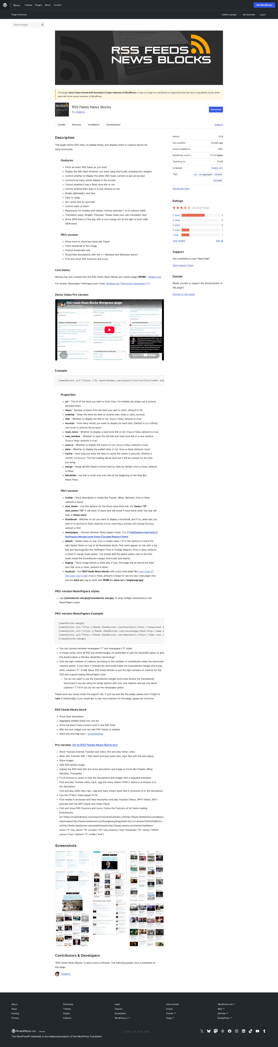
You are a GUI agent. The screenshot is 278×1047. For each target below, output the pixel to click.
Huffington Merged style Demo (83, 536)
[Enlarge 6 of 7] (160, 854)
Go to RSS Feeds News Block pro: (95, 745)
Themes (67, 1009)
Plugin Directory (19, 14)
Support (219, 124)
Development (113, 124)
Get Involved (172, 1004)
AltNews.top (154, 276)
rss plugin (217, 180)
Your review (179, 240)
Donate (171, 1013)
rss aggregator (205, 174)
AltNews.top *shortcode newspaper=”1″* (128, 283)
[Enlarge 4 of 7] (123, 854)
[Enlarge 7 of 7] (160, 907)
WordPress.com (226, 1004)
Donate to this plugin (184, 294)
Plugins (66, 1013)
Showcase (68, 1004)
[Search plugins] (42, 25)
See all (219, 240)
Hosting (15, 1013)
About (14, 1004)
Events (169, 1009)
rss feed (218, 174)
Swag (170, 1018)
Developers (120, 1013)
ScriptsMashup (95, 733)
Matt (221, 1009)
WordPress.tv (122, 1018)
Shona (42, 1031)
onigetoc (80, 111)
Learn (117, 1004)
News (14, 1009)
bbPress (223, 1013)
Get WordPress (264, 5)
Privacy (15, 1018)
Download (216, 109)
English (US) (217, 168)
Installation (93, 124)
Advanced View (181, 188)
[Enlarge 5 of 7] (123, 903)
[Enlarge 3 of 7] (86, 895)
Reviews (76, 124)
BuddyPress (225, 1018)
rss (195, 174)
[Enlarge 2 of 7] (86, 874)
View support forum (183, 265)
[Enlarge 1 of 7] (86, 854)
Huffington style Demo (143, 532)
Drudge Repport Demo (115, 536)
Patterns (67, 1018)
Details (61, 124)
